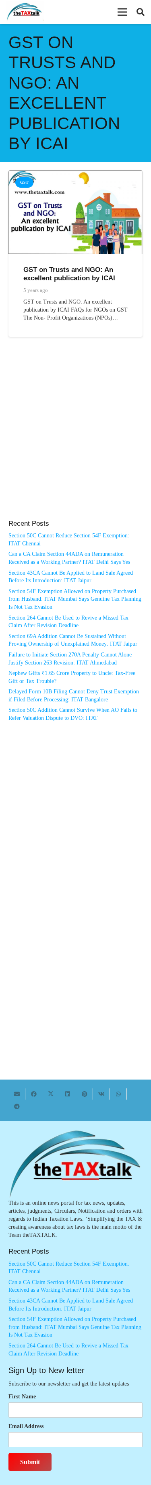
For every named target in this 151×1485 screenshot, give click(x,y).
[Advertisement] (75, 436)
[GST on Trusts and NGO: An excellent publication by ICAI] (75, 174)
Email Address (25, 1426)
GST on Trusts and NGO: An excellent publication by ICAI (69, 274)
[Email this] (16, 1094)
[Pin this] (84, 1094)
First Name (22, 1397)
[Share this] (33, 1094)
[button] (122, 12)
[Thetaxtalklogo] (25, 12)
